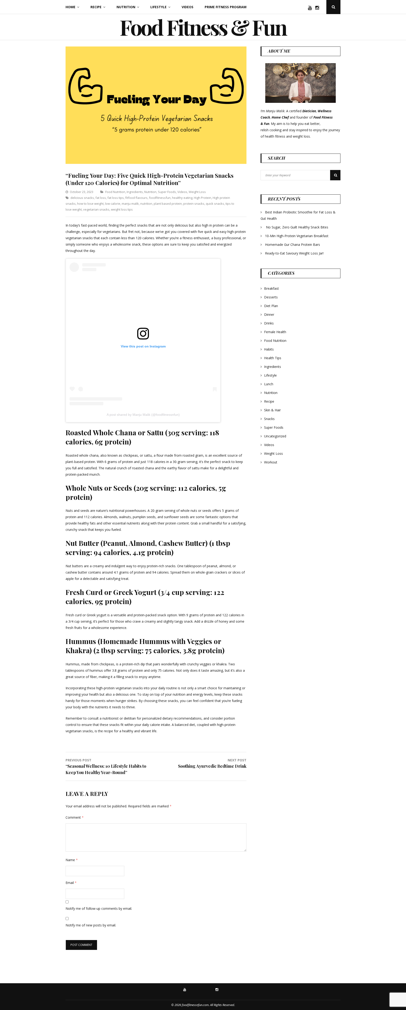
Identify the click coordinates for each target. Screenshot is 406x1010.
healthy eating (182, 198)
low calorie (112, 203)
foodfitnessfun (160, 198)
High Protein (202, 198)
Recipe (96, 7)
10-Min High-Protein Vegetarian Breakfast (297, 236)
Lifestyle (158, 7)
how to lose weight (90, 203)
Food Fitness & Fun (203, 27)
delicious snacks (82, 198)
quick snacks (215, 203)
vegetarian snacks (96, 209)
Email (71, 882)
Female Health (275, 332)
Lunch (268, 384)
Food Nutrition (115, 192)
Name (72, 860)
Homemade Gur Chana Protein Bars (292, 244)
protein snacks (193, 203)
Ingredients (135, 192)
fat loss (100, 198)
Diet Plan (271, 306)
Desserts (271, 297)
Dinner (269, 314)
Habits (269, 349)
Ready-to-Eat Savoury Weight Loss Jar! (294, 253)
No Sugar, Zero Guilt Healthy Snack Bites (297, 227)
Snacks (269, 418)
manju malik (130, 203)
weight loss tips (122, 209)
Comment (75, 817)
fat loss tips (115, 198)
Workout (270, 462)
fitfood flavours (136, 198)
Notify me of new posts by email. (91, 925)
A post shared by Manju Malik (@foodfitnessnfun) (143, 414)
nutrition (146, 203)
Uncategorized (275, 436)
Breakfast (271, 288)
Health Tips (272, 358)
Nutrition (126, 7)
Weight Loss (197, 192)
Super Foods (167, 192)
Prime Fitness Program (225, 7)
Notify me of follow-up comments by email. (99, 908)
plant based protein (168, 203)
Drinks (269, 323)
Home (70, 7)
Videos (187, 7)
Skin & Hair (272, 410)
